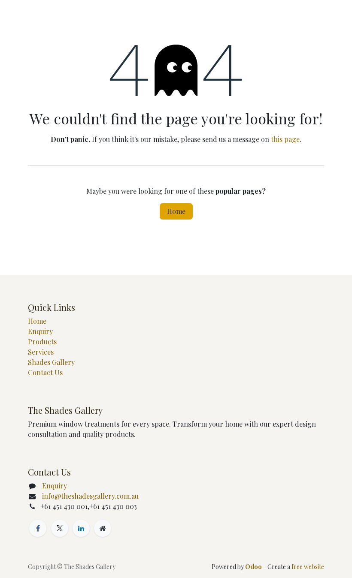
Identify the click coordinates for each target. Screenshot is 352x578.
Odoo (254, 567)
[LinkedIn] (81, 528)
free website (307, 567)
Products (42, 341)
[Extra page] (102, 528)
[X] (59, 528)
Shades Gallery (51, 362)
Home (176, 211)
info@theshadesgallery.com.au (90, 495)
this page (285, 139)
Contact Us (45, 372)
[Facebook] (37, 528)
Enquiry (40, 331)
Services (41, 351)
